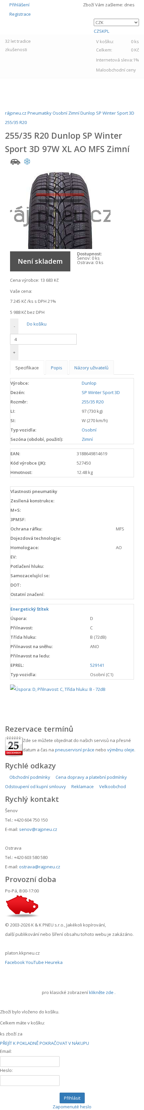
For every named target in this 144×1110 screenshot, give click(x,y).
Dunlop (89, 383)
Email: (6, 1051)
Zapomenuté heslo (72, 1107)
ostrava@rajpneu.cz (39, 867)
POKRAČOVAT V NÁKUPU (64, 1043)
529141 (97, 665)
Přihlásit (72, 1098)
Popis (56, 368)
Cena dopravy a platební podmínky (91, 777)
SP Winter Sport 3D (101, 392)
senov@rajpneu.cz (38, 829)
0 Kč (135, 50)
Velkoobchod (112, 786)
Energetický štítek (29, 609)
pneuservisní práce (74, 750)
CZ (96, 31)
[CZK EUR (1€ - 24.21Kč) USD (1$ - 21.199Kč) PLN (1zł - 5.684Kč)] (116, 22)
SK (101, 31)
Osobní (89, 430)
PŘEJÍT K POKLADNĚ (19, 1043)
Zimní (87, 439)
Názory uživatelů (91, 368)
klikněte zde (101, 992)
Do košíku (36, 324)
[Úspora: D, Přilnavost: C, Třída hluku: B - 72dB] (57, 689)
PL (106, 31)
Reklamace (82, 786)
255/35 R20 (92, 402)
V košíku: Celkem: (117, 45)
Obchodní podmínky (29, 777)
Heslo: (6, 1070)
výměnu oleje (120, 750)
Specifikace (27, 368)
